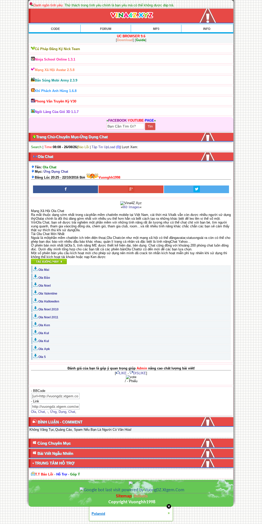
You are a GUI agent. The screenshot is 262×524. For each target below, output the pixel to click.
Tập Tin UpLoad (103, 147)
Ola (33, 412)
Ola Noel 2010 (48, 309)
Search (36, 147)
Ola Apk (44, 349)
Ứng (53, 412)
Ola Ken (44, 325)
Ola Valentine (47, 293)
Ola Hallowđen (48, 301)
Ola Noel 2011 (48, 317)
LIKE (123, 373)
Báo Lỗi (83, 147)
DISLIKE (139, 373)
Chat (41, 412)
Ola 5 (42, 357)
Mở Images (131, 207)
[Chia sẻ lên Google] (131, 189)
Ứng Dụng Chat (55, 171)
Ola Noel (44, 285)
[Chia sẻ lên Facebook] (65, 189)
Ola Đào (44, 278)
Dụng (62, 412)
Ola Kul (43, 333)
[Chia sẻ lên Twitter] (196, 189)
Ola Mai (43, 270)
